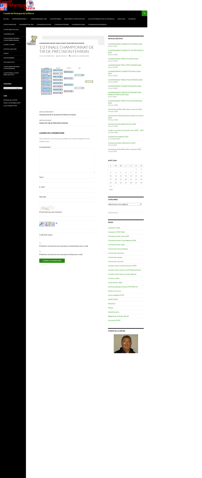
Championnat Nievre (19, 19)
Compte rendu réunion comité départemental (124, 270)
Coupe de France (55, 19)
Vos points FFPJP (114, 320)
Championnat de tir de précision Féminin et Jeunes (57, 113)
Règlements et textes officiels (74, 19)
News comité (61, 43)
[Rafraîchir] (56, 223)
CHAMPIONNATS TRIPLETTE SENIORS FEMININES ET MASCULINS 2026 (125, 93)
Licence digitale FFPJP (116, 295)
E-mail (42, 187)
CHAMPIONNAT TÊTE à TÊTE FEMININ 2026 (124, 65)
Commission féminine (61, 24)
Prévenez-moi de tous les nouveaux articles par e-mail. (61, 254)
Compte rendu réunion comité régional (122, 274)
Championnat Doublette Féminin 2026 (122, 124)
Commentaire (45, 147)
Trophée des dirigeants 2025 (118, 137)
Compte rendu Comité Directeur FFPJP (122, 266)
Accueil (6, 19)
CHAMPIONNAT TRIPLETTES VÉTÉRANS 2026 (125, 80)
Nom (41, 177)
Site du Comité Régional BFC (12, 103)
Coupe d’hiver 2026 (10, 24)
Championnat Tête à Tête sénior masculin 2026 (125, 109)
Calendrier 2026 (114, 228)
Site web (42, 197)
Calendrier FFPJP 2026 (26, 24)
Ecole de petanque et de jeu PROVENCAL (101, 19)
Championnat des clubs (39, 19)
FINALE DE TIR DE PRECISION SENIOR (53, 121)
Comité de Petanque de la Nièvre (19, 13)
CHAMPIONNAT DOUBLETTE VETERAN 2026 (125, 44)
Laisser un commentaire (80, 56)
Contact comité (113, 278)
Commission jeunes (78, 24)
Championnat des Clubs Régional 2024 (122, 240)
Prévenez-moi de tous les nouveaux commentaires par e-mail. (63, 246)
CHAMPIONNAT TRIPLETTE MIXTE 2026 (123, 59)
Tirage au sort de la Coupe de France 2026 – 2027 (126, 130)
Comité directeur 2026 (116, 245)
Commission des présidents (97, 24)
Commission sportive (44, 24)
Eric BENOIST (62, 56)
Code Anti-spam (45, 235)
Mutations (131, 19)
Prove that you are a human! (50, 212)
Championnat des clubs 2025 (118, 236)
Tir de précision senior (75, 43)
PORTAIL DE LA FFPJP (10, 100)
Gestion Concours (114, 291)
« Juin (111, 189)
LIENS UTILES (121, 19)
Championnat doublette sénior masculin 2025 (124, 149)
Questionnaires (113, 312)
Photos (110, 308)
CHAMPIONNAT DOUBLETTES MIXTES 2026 (124, 86)
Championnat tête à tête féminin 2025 (121, 143)
